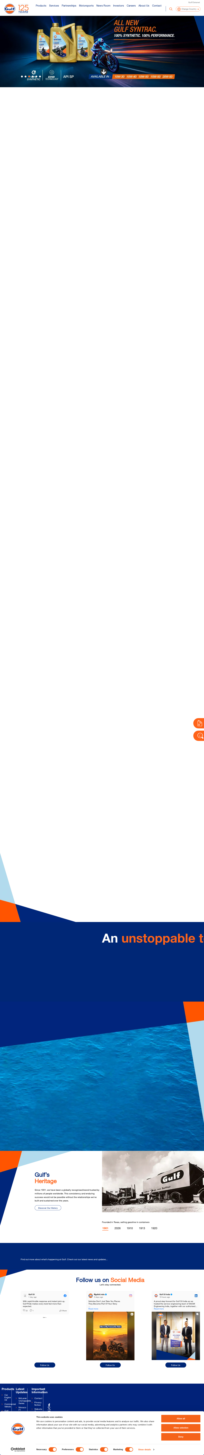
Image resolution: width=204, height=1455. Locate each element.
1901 (105, 1228)
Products (41, 5)
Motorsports (86, 5)
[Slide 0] (22, 76)
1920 (154, 1228)
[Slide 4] (36, 76)
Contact (157, 5)
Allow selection (180, 1428)
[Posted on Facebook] (65, 1295)
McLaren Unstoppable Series (23, 1400)
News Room (103, 5)
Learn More (102, 124)
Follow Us (44, 1365)
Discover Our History (48, 1208)
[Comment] (29, 1313)
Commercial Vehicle (8, 1405)
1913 (142, 1228)
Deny (180, 1437)
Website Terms (38, 1410)
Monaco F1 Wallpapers (23, 1410)
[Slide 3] (33, 76)
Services (54, 5)
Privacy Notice (37, 1403)
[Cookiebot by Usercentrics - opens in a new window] (18, 1450)
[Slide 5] (40, 76)
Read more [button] (28, 1309)
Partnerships (69, 5)
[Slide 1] (26, 76)
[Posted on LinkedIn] (196, 1295)
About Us (143, 5)
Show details (144, 1449)
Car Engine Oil (7, 1397)
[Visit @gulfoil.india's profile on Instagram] (91, 1295)
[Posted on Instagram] (130, 1295)
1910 (130, 1228)
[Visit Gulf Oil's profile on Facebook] (25, 1295)
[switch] (80, 1449)
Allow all (181, 1418)
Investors (118, 5)
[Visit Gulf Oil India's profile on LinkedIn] (156, 1295)
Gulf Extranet (194, 2)
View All (192, 1257)
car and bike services (153, 105)
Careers (131, 5)
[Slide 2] (29, 76)
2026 (117, 1228)
